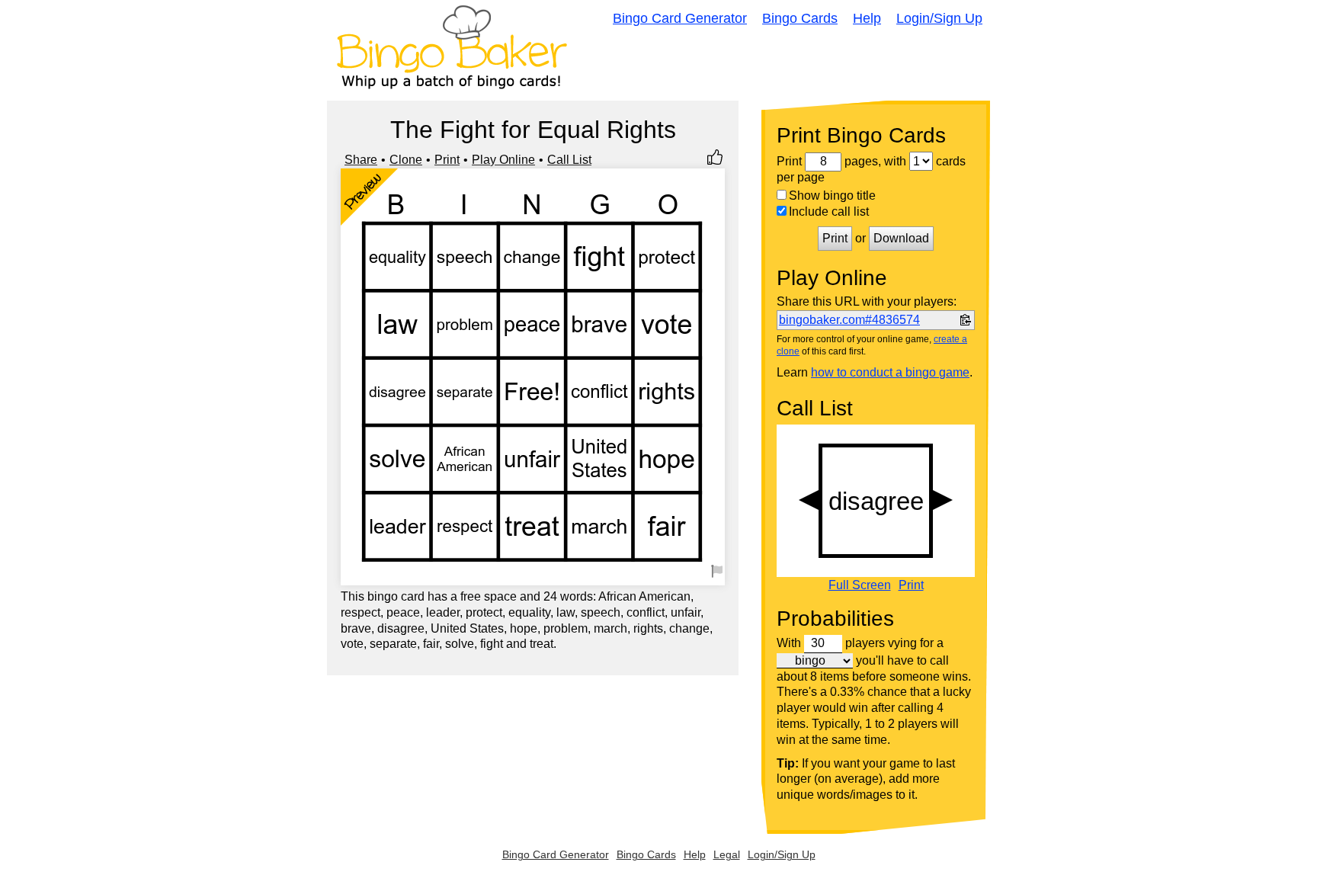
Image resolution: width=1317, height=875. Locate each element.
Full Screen (859, 585)
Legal (726, 854)
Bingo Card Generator (680, 18)
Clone (405, 159)
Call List (569, 159)
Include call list (829, 211)
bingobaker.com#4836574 (849, 319)
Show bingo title (832, 195)
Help (867, 18)
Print (447, 159)
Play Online (503, 159)
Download (901, 238)
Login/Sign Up (939, 18)
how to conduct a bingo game (890, 372)
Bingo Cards (800, 18)
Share (360, 159)
